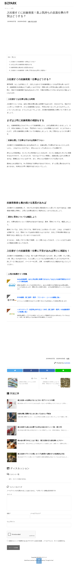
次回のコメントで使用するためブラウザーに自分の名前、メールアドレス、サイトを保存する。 (37, 541)
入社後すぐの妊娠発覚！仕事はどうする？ (22, 61)
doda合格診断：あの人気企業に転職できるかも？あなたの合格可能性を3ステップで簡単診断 (44, 280)
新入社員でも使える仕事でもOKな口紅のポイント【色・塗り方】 (40, 427)
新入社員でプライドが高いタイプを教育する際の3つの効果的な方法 (41, 454)
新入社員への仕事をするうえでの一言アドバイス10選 (36, 400)
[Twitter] (15, 370)
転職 (12, 8)
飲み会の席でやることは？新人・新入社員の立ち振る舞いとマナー (40, 440)
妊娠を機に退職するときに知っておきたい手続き (34, 414)
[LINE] (63, 370)
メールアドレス (35, 513)
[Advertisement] (39, 40)
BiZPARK (67, 363)
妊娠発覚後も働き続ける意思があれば (21, 67)
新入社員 (34, 21)
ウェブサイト (11, 521)
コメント (9, 494)
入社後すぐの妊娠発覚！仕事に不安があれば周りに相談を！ (28, 70)
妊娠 (29, 21)
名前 (9, 513)
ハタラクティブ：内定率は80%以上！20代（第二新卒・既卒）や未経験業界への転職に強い (43, 311)
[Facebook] (31, 370)
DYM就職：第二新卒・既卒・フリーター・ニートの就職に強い (38, 297)
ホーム (6, 8)
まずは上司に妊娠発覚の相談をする (20, 64)
